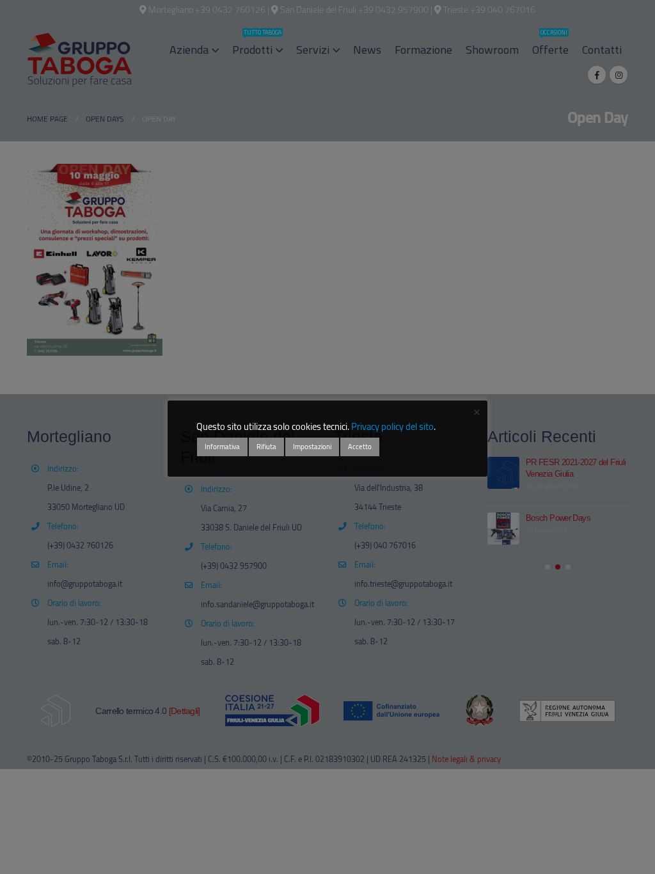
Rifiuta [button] (266, 446)
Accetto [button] (360, 446)
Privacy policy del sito (392, 426)
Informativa (222, 446)
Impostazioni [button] (312, 446)
